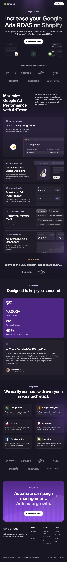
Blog (56, 541)
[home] (9, 3)
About (57, 531)
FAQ (56, 538)
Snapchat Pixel (47, 543)
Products (33, 531)
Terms (62, 557)
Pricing (32, 535)
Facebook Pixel (46, 532)
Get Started (59, 4)
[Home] (10, 529)
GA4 (44, 540)
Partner (33, 538)
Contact (57, 535)
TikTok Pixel (46, 537)
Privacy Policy (52, 557)
